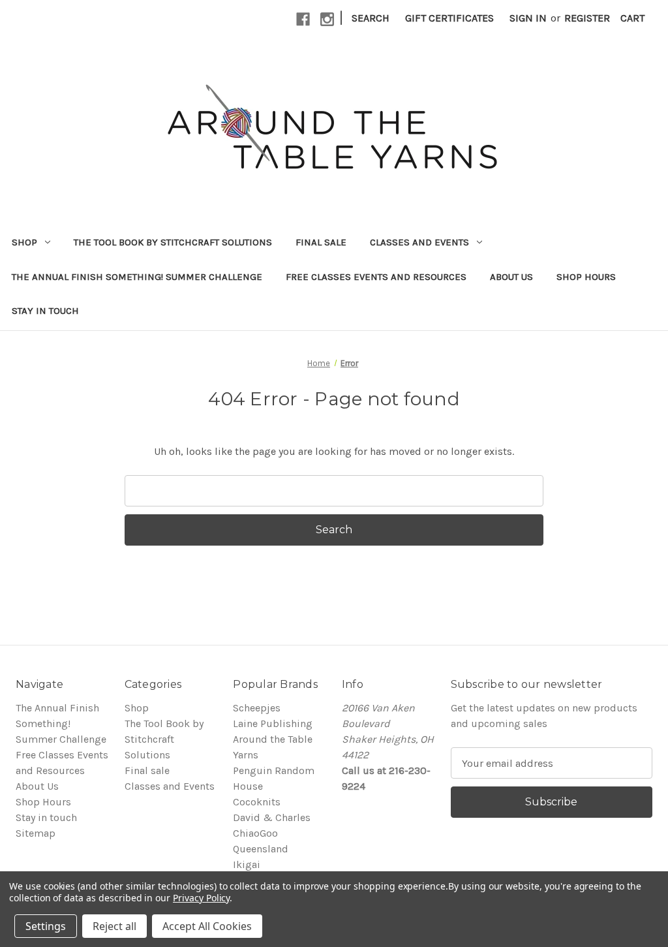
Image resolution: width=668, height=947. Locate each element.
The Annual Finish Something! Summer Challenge (137, 277)
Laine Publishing (272, 723)
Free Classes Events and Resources (376, 277)
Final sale (321, 242)
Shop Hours (586, 277)
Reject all (114, 926)
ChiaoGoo (255, 833)
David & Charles (272, 817)
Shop (24, 242)
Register (587, 18)
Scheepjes (257, 708)
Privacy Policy (201, 898)
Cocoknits (257, 802)
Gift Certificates (449, 18)
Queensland (260, 849)
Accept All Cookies (207, 926)
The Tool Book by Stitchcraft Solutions (173, 242)
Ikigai (246, 864)
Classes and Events (419, 242)
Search (370, 18)
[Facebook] (303, 19)
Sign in (528, 18)
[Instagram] (327, 19)
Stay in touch (45, 311)
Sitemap (35, 833)
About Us (511, 277)
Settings (45, 926)
